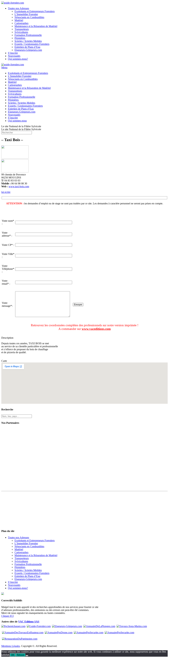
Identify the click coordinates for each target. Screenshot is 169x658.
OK (12, 655)
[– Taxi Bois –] (15, 157)
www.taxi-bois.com (19, 186)
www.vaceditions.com (96, 329)
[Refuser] (27, 655)
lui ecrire (5, 192)
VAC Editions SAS (28, 621)
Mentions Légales (10, 646)
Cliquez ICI (7, 616)
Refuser (20, 655)
